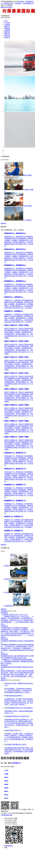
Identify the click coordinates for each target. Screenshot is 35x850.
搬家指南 (7, 32)
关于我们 (7, 22)
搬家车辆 (7, 35)
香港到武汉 (4, 654)
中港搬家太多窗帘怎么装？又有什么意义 (14, 614)
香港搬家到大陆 (9, 3)
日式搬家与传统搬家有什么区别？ (16, 744)
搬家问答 (7, 34)
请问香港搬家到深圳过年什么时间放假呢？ (19, 708)
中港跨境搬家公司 (28, 3)
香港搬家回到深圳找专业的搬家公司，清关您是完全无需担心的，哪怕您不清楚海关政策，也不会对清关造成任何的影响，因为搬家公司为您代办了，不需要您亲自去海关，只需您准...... (18, 723)
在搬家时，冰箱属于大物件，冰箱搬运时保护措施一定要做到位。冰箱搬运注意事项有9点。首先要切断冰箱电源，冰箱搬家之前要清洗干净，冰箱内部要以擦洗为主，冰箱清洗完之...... (18, 737)
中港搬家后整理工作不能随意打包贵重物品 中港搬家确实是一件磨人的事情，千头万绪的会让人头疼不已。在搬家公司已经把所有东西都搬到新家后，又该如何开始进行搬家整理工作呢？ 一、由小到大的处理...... (17, 633)
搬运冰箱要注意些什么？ (14, 730)
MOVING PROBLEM (13, 680)
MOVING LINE (12, 611)
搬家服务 (7, 28)
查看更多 (3, 223)
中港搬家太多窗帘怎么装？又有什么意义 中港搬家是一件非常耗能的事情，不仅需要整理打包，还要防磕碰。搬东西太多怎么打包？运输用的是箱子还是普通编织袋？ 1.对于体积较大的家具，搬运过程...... (17, 620)
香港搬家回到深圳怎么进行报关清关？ (18, 716)
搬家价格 (3, 7)
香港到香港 (4, 613)
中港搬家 (21, 1)
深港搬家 (18, 3)
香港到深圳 (4, 626)
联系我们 (10, 7)
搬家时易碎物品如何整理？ (14, 695)
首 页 (6, 20)
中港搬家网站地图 (6, 815)
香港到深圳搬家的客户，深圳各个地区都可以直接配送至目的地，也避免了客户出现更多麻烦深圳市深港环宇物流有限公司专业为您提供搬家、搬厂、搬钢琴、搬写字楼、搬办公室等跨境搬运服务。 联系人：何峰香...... (17, 674)
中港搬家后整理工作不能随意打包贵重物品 (14, 628)
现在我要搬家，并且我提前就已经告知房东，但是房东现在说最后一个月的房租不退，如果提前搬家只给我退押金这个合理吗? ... (18, 690)
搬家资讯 (7, 26)
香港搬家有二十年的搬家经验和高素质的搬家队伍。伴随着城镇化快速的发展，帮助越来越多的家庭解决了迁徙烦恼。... (17, 661)
